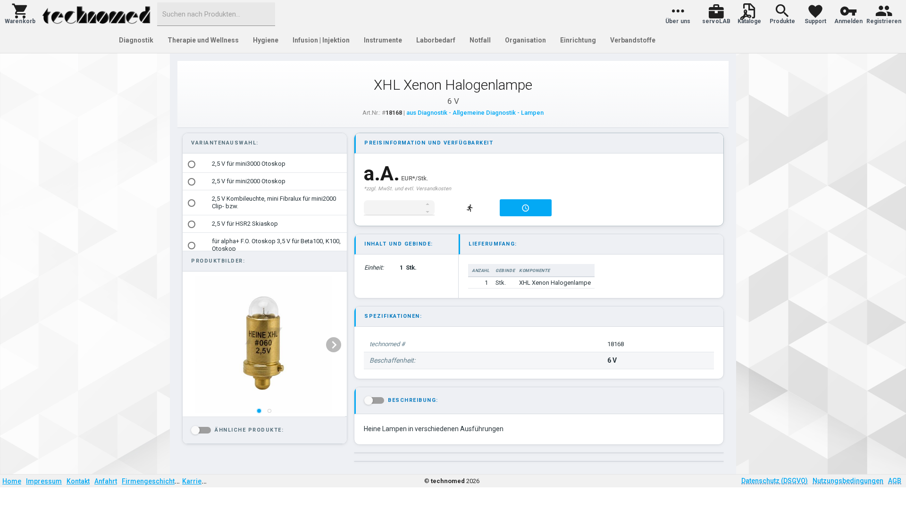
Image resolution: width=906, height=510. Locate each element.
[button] (20, 14)
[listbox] (264, 345)
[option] (265, 164)
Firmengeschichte (150, 481)
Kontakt (78, 481)
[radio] (191, 164)
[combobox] (216, 14)
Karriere (195, 481)
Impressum (44, 481)
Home (11, 481)
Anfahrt (105, 481)
